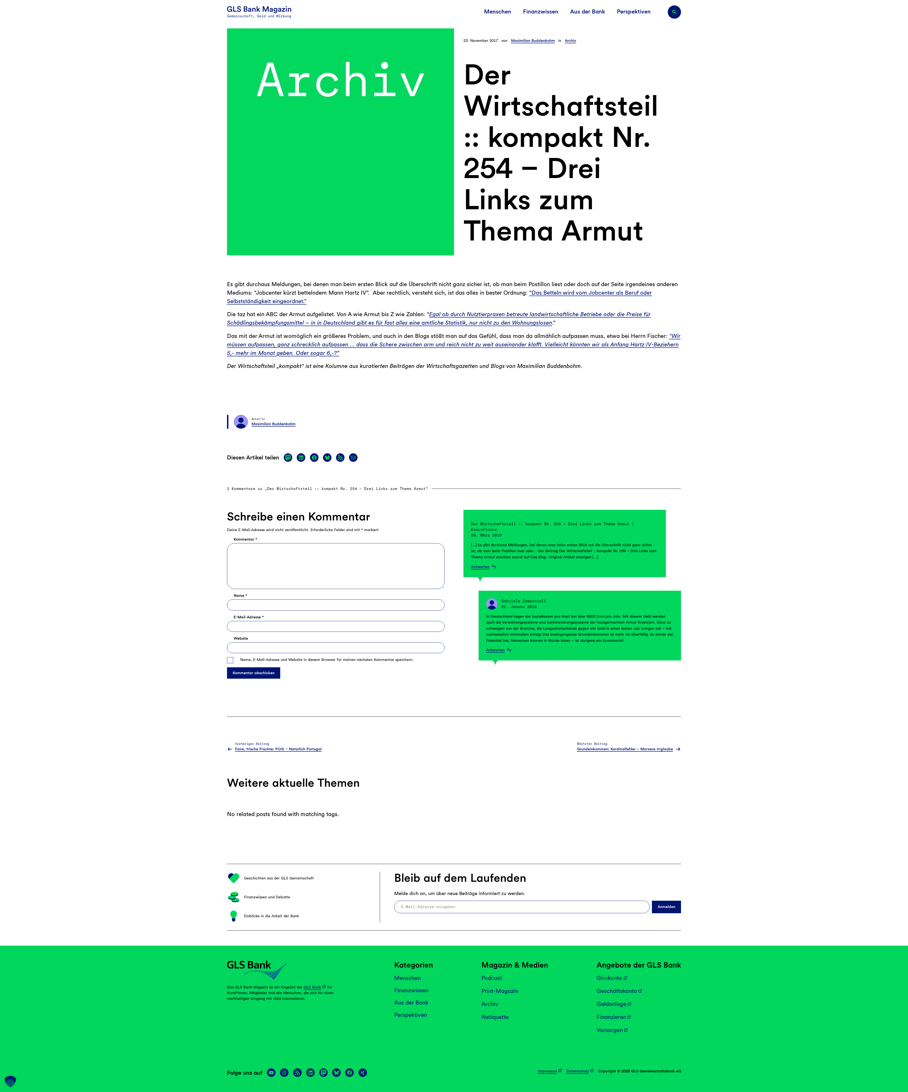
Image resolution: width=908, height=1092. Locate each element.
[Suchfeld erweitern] (674, 12)
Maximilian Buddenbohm (533, 40)
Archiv (570, 40)
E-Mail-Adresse (249, 617)
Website (241, 638)
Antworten (480, 566)
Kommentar (245, 539)
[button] (10, 1081)
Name (240, 595)
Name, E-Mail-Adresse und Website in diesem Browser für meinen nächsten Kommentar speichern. (327, 659)
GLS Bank (312, 987)
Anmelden (666, 906)
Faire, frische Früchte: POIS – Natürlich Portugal (278, 749)
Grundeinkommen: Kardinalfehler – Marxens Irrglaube (625, 749)
